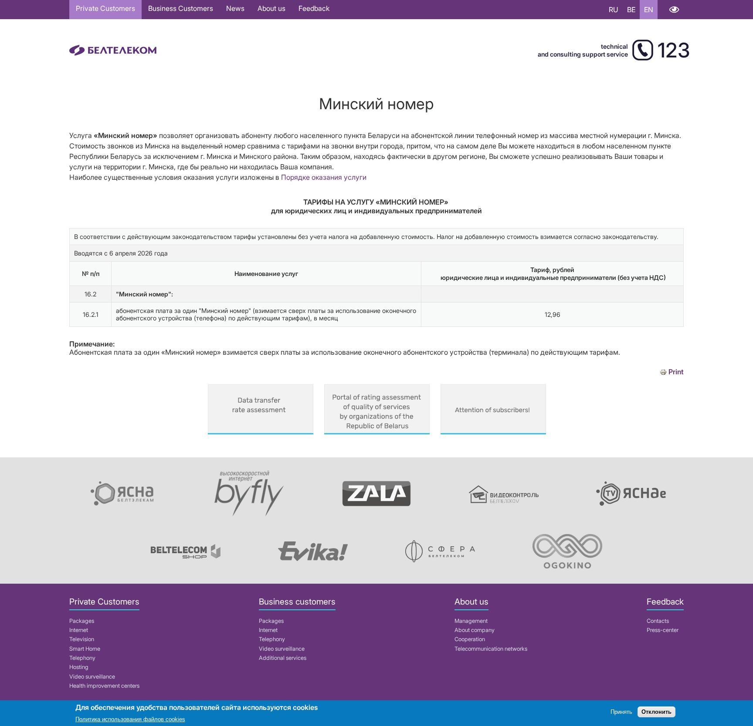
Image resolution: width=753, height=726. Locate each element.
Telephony (82, 658)
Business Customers (180, 8)
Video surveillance (92, 676)
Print (676, 372)
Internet (78, 630)
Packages (81, 621)
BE (631, 9)
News (235, 8)
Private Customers (105, 8)
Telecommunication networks (491, 648)
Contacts (658, 621)
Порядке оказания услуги (323, 177)
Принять (621, 712)
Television (81, 639)
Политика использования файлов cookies (130, 719)
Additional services (282, 658)
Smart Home (84, 648)
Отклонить (656, 712)
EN (648, 9)
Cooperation (470, 639)
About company (475, 630)
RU (613, 9)
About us (271, 8)
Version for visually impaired (674, 9)
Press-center (662, 630)
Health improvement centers (104, 685)
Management (471, 621)
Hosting (78, 667)
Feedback (313, 8)
